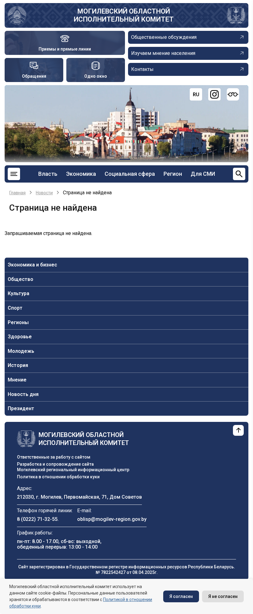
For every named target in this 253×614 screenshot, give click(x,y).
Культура (18, 293)
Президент (21, 408)
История (18, 365)
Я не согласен (223, 596)
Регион (173, 174)
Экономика (81, 174)
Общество (20, 279)
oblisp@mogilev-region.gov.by (112, 519)
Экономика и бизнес (32, 265)
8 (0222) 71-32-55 (37, 519)
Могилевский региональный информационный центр (73, 469)
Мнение (17, 380)
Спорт (15, 308)
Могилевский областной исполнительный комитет (124, 15)
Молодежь (21, 351)
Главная (17, 192)
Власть (47, 174)
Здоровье (20, 337)
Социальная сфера (130, 174)
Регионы (18, 322)
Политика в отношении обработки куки (58, 476)
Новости (44, 192)
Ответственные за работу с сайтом (53, 457)
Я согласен (181, 596)
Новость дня (23, 394)
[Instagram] (214, 94)
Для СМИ (203, 174)
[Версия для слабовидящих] (233, 94)
